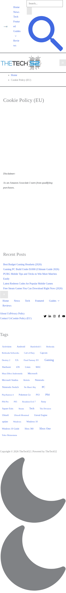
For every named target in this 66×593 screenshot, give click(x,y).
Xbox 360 (29, 429)
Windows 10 (32, 421)
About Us (5, 313)
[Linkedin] (49, 316)
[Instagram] (54, 316)
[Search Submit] (29, 11)
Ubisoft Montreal (21, 415)
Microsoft (32, 373)
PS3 (38, 395)
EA (16, 360)
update (5, 421)
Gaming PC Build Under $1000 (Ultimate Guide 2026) (31, 269)
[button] (14, 35)
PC (43, 387)
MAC (38, 367)
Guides (17, 31)
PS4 (47, 394)
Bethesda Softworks (10, 353)
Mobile (26, 380)
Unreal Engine (40, 415)
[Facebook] (59, 316)
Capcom (43, 353)
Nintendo (39, 380)
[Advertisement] (30, 139)
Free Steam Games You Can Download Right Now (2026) (32, 288)
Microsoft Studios (10, 380)
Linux (27, 367)
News (16, 12)
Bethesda (50, 346)
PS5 (15, 401)
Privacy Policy (17, 313)
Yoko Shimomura (9, 435)
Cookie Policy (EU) (21, 318)
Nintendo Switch (10, 387)
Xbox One (45, 428)
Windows (17, 421)
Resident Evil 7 (29, 401)
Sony (43, 401)
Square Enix (7, 408)
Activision (6, 346)
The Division (45, 408)
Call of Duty (29, 353)
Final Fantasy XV (31, 360)
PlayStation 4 (8, 395)
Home (16, 7)
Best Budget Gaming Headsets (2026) (22, 264)
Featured (16, 24)
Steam (21, 408)
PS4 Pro (5, 401)
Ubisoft (5, 415)
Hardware (6, 367)
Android (21, 346)
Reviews (16, 43)
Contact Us (5, 318)
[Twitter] (45, 316)
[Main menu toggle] (62, 62)
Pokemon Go (25, 395)
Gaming (49, 360)
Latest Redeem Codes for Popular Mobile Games (28, 283)
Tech (15, 16)
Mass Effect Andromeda (12, 373)
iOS (18, 367)
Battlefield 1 (35, 346)
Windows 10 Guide (10, 429)
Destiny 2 (6, 360)
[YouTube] (63, 316)
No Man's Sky (30, 387)
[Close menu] (4, 294)
